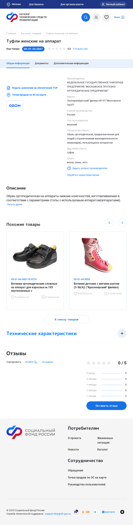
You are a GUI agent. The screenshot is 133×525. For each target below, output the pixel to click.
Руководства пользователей (86, 484)
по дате (29, 361)
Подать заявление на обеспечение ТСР (34, 87)
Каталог (102, 449)
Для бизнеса (36, 4)
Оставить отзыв (107, 406)
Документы (41, 63)
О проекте (74, 438)
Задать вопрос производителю (89, 168)
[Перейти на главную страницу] (26, 17)
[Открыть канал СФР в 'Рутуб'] (76, 511)
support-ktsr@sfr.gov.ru (58, 513)
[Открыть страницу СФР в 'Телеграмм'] (94, 511)
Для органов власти (71, 4)
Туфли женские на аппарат (33, 41)
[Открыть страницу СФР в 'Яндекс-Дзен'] (122, 512)
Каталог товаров (31, 33)
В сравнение (52, 297)
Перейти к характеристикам (83, 175)
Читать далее (14, 204)
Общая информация (18, 63)
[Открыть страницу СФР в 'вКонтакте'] (108, 512)
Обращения (75, 470)
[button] (109, 222)
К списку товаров (66, 319)
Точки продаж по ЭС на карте (29, 94)
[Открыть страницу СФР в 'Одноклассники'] (85, 511)
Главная (11, 33)
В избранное (22, 297)
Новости (73, 449)
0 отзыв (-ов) (80, 48)
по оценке (47, 362)
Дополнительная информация (71, 63)
